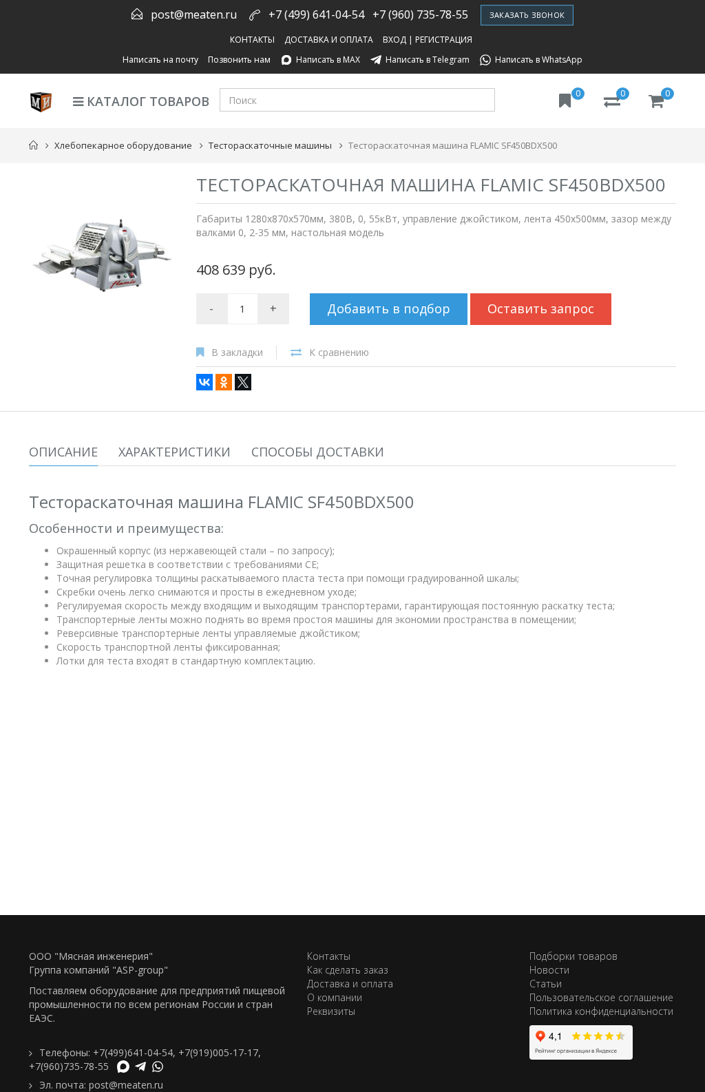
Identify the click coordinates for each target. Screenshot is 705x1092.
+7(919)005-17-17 (218, 1052)
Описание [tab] (63, 451)
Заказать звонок (527, 15)
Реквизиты (331, 1011)
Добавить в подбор (388, 308)
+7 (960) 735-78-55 (420, 14)
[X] (243, 382)
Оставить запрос (540, 308)
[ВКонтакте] (204, 382)
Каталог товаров (146, 101)
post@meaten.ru (194, 14)
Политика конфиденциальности (601, 1011)
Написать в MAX (328, 59)
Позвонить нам (239, 59)
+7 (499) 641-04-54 (316, 14)
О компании (334, 997)
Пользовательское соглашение (601, 997)
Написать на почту (160, 59)
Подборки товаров (573, 956)
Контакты (252, 39)
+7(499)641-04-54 (133, 1052)
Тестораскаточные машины (270, 145)
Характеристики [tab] (174, 451)
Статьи (545, 983)
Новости (549, 969)
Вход (394, 39)
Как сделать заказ (347, 969)
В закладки (237, 352)
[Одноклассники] (223, 382)
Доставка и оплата (328, 39)
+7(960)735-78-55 (69, 1066)
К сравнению (339, 352)
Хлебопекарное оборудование (123, 145)
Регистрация (443, 39)
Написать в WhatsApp (538, 59)
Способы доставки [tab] (317, 451)
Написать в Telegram (428, 59)
